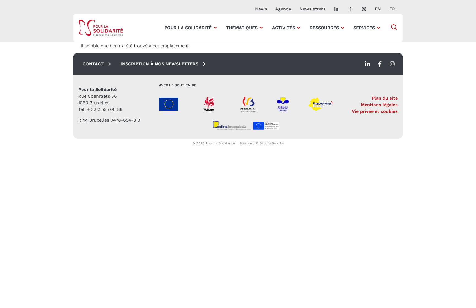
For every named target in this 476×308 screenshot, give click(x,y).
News (261, 9)
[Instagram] (392, 63)
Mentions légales (379, 104)
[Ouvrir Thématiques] (261, 28)
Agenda (283, 9)
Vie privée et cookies (375, 111)
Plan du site (385, 98)
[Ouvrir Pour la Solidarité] (215, 28)
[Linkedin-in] (367, 63)
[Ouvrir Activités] (298, 28)
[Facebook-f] (379, 63)
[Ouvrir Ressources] (342, 28)
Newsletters (312, 9)
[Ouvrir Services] (378, 28)
